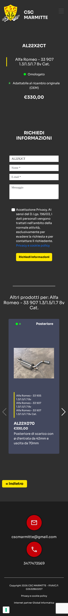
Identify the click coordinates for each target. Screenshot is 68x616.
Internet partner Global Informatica (34, 602)
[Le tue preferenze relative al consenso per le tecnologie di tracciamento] (6, 610)
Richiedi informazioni (34, 257)
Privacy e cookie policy (33, 245)
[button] (63, 412)
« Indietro (14, 483)
